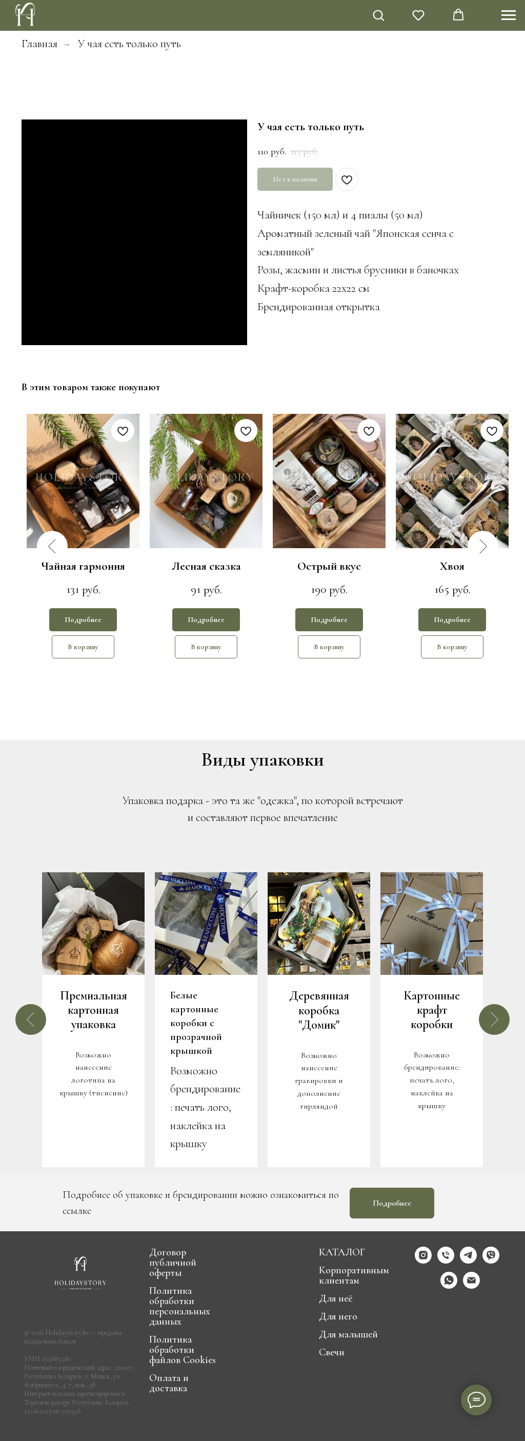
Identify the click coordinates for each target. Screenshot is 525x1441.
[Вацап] (448, 1286)
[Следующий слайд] (494, 1019)
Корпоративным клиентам (354, 1275)
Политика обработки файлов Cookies (182, 1349)
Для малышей (348, 1334)
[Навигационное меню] (508, 15)
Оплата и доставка (169, 1383)
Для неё (335, 1298)
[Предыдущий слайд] (30, 1019)
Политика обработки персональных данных (179, 1306)
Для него (338, 1316)
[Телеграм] (468, 1260)
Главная (39, 43)
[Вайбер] (490, 1260)
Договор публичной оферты (172, 1262)
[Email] (471, 1286)
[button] (378, 15)
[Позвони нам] (445, 1260)
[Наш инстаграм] (423, 1260)
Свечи (332, 1352)
